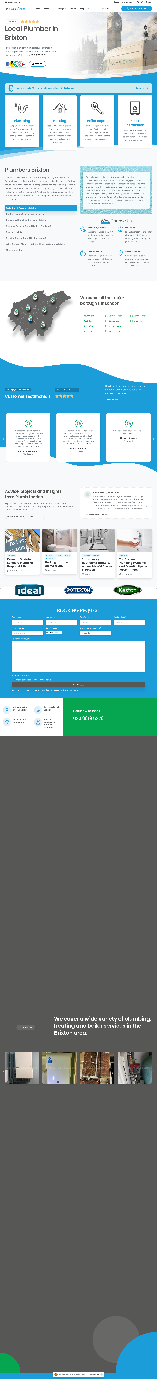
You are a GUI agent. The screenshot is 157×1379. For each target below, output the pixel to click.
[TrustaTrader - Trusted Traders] (20, 63)
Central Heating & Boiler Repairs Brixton (25, 214)
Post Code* (84, 617)
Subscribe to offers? (20, 675)
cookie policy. (94, 1374)
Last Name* (50, 617)
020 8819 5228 (38, 55)
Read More (35, 446)
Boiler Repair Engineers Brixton (21, 208)
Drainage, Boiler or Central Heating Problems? (28, 226)
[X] (142, 2)
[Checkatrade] (24, 63)
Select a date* (52, 628)
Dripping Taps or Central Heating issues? (26, 238)
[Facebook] (138, 2)
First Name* (16, 617)
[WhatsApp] (149, 2)
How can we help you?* (21, 639)
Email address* (120, 617)
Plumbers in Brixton (15, 232)
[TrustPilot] (16, 63)
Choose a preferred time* (90, 628)
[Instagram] (146, 2)
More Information (14, 250)
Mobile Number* (19, 628)
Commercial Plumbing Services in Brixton (26, 220)
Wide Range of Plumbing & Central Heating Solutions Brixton (35, 244)
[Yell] (12, 63)
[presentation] (3, 439)
